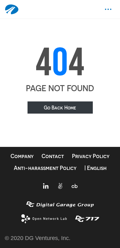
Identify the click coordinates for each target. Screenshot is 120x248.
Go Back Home (60, 107)
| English (95, 167)
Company (22, 156)
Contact (53, 156)
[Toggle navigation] (108, 9)
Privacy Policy (90, 156)
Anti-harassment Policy (45, 167)
